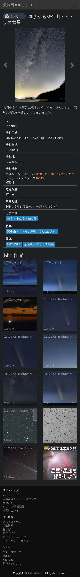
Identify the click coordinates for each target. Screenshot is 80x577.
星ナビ (7, 529)
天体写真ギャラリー (19, 4)
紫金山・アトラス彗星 (39, 244)
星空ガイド (9, 533)
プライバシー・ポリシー (17, 540)
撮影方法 (11, 145)
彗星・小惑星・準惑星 (22, 218)
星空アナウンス (12, 563)
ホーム (7, 495)
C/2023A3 (13, 244)
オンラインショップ (14, 537)
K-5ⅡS (40, 178)
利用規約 (8, 502)
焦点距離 (11, 189)
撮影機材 (11, 169)
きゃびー (16, 16)
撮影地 (10, 157)
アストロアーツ (12, 521)
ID (7, 121)
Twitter (7, 555)
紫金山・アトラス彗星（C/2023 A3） (32, 231)
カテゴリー (13, 213)
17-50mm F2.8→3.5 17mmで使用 (52, 174)
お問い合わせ (10, 510)
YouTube (8, 559)
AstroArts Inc (35, 573)
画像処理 (11, 201)
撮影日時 (11, 133)
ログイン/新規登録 (13, 506)
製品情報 (8, 525)
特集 (9, 226)
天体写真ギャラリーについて (20, 499)
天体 (9, 239)
